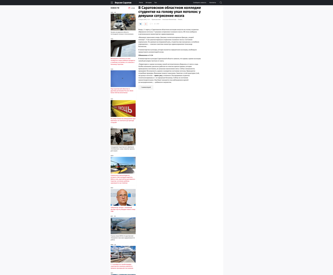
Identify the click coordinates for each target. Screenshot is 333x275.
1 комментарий (146, 87)
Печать (180, 19)
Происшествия (156, 19)
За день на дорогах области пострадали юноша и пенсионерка (122, 33)
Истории (149, 2)
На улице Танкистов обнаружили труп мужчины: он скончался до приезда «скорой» (123, 120)
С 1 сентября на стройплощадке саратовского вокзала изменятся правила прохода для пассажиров (122, 266)
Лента (141, 2)
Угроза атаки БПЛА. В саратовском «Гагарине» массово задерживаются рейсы (123, 238)
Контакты (212, 2)
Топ (155, 2)
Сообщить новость (199, 2)
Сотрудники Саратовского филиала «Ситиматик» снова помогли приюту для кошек (123, 149)
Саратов (123, 2)
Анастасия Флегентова (169, 19)
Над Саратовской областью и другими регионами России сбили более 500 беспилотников (122, 90)
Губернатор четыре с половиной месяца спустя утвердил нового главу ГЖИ (123, 209)
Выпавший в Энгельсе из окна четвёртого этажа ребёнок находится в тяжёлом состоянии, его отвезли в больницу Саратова (123, 61)
